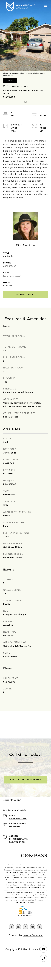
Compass (16, 870)
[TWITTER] (25, 926)
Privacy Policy (37, 949)
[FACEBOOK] (11, 926)
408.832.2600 (14, 826)
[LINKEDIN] (18, 926)
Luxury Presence (33, 935)
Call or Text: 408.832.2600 (25, 780)
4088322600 (9, 266)
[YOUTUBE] (32, 926)
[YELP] (39, 926)
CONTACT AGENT (25, 294)
